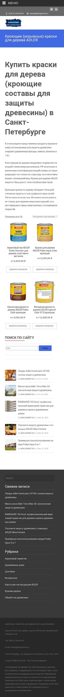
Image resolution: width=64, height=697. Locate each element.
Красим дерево (13, 591)
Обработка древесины (16, 597)
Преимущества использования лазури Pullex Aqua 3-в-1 (36, 442)
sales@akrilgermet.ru (20, 647)
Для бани (10, 571)
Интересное (11, 578)
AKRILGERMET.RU (27, 379)
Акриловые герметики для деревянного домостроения (29, 624)
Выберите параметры (18, 269)
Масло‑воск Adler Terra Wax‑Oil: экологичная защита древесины (35, 388)
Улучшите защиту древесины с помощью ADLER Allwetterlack (36, 427)
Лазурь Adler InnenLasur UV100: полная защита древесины (34, 373)
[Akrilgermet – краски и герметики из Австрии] (11, 22)
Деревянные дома (14, 565)
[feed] (56, 10)
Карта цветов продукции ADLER (21, 584)
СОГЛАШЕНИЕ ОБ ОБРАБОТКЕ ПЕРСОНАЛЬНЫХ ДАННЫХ (30, 667)
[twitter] (51, 10)
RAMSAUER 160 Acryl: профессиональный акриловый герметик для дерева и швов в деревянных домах (35, 408)
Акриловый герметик (16, 558)
